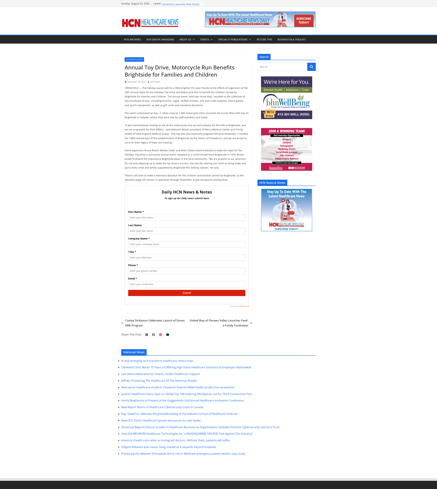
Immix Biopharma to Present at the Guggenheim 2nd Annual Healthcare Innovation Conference (182, 400)
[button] (193, 39)
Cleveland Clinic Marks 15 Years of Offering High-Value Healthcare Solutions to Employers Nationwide (186, 367)
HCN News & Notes (134, 59)
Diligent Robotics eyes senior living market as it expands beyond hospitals (168, 447)
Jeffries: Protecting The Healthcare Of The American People (159, 381)
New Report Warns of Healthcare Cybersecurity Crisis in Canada (162, 407)
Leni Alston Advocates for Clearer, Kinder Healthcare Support (160, 374)
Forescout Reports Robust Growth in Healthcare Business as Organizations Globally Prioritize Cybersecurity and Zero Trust (200, 427)
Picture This (264, 39)
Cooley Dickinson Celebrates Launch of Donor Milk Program (155, 323)
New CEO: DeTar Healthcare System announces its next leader (161, 420)
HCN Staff (155, 81)
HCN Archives (132, 39)
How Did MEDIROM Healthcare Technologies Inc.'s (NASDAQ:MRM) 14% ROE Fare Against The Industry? (187, 434)
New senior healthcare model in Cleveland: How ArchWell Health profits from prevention (178, 387)
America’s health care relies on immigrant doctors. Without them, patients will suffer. (176, 440)
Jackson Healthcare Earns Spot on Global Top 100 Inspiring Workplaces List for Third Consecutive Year (186, 394)
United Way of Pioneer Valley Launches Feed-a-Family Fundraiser (219, 323)
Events (204, 39)
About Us (185, 39)
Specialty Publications (233, 39)
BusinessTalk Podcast (292, 39)
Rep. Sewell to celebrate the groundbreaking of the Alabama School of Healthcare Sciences (179, 414)
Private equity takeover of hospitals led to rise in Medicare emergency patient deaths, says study (183, 453)
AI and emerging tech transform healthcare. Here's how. (157, 361)
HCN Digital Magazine (160, 39)
